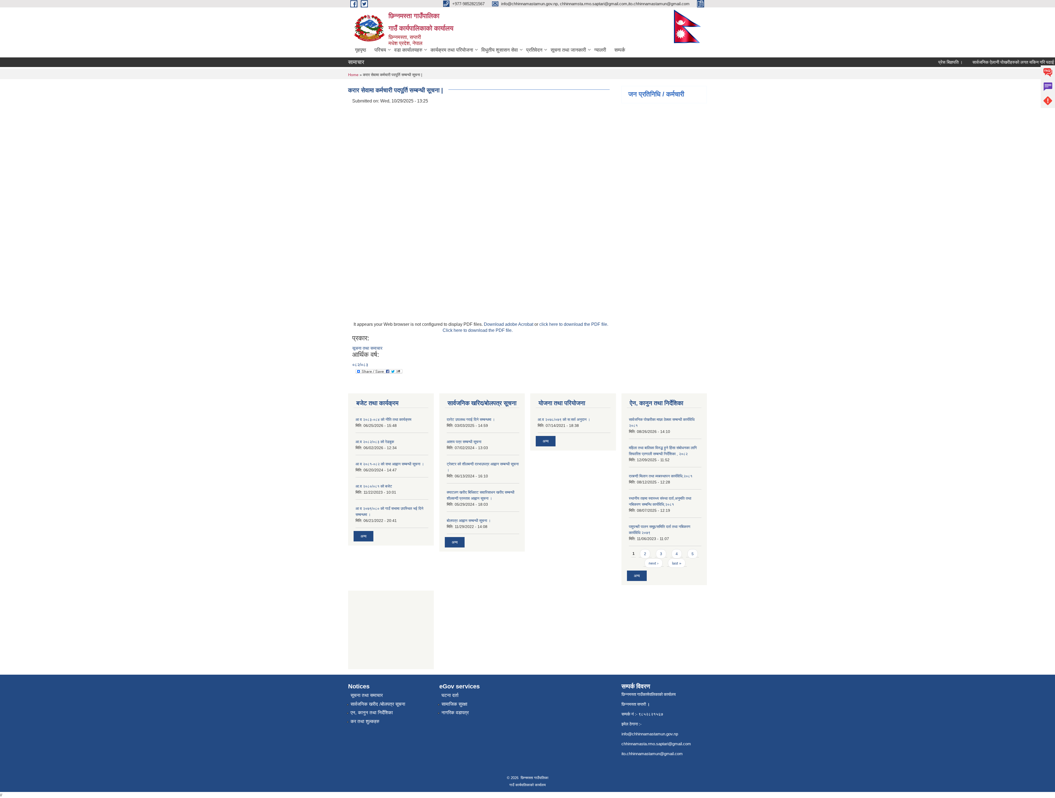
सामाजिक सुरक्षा (454, 704)
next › (654, 563)
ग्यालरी (600, 50)
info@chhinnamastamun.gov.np (649, 734)
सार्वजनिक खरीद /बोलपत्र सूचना (378, 704)
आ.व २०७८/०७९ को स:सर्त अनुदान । (564, 419)
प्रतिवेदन (534, 50)
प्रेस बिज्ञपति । (937, 62)
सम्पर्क (619, 50)
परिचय (380, 50)
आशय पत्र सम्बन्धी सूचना (464, 442)
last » (676, 563)
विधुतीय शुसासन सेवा (499, 50)
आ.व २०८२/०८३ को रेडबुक (375, 442)
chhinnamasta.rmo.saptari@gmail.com (656, 743)
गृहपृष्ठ (360, 50)
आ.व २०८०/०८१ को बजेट (374, 486)
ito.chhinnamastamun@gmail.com (652, 753)
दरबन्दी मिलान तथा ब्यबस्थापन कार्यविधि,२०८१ (660, 476)
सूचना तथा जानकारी (568, 50)
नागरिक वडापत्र (455, 712)
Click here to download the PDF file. (478, 330)
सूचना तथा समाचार (367, 348)
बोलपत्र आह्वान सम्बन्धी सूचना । (469, 520)
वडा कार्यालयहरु (408, 50)
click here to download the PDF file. (573, 324)
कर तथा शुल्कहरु (365, 721)
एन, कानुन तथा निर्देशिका (372, 712)
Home (353, 75)
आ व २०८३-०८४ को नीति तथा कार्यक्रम (383, 419)
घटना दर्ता (450, 695)
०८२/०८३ (360, 364)
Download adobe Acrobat (509, 324)
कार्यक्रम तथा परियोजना (452, 50)
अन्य (363, 536)
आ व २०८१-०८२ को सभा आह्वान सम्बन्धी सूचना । (390, 464)
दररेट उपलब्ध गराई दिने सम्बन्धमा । (471, 419)
